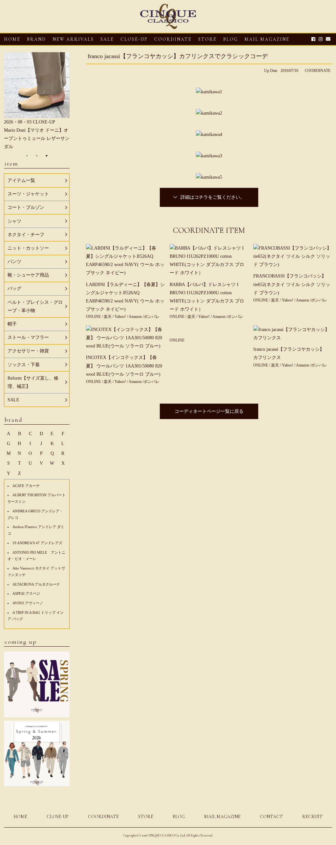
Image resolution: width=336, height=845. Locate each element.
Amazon (136, 316)
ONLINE (94, 316)
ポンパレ (151, 316)
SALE (107, 39)
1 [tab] (27, 155)
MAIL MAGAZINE (266, 39)
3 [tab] (46, 155)
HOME (12, 39)
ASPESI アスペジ (26, 593)
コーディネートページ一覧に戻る (209, 411)
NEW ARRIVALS (73, 39)
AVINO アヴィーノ (27, 603)
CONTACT (271, 816)
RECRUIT (312, 816)
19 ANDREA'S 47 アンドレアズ (37, 543)
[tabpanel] (37, 101)
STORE (207, 39)
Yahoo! (120, 316)
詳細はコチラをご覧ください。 (212, 197)
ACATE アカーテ (26, 486)
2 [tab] (36, 155)
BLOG (179, 816)
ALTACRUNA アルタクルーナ (36, 584)
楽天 (108, 316)
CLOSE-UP (58, 816)
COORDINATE (173, 39)
